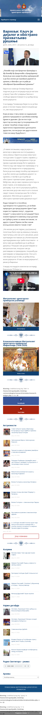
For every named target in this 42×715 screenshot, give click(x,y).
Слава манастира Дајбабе (19, 629)
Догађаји (31, 45)
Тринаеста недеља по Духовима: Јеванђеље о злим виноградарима (24, 451)
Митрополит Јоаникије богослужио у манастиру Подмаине (22, 472)
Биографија (21, 329)
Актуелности (22, 45)
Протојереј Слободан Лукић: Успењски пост (24, 573)
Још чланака (21, 536)
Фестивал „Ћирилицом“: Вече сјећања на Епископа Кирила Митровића (23, 610)
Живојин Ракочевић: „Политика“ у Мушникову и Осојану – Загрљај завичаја (25, 584)
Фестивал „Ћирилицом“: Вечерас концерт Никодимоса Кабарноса (24, 620)
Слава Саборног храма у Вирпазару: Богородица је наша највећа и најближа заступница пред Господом (23, 430)
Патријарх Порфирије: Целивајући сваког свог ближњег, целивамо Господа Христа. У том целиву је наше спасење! (24, 462)
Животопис (21, 373)
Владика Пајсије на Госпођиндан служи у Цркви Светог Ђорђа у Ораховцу (23, 640)
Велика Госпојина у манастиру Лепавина (23, 482)
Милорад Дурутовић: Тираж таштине (22, 593)
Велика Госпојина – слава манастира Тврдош (25, 502)
